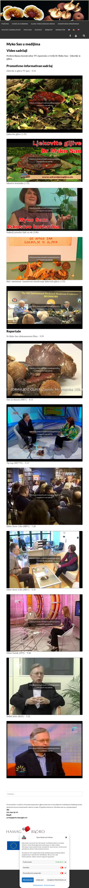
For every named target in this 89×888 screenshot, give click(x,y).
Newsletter (60, 30)
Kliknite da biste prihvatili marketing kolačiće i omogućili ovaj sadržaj (44, 104)
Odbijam (40, 880)
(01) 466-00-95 (12, 812)
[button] (66, 837)
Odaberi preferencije (56, 880)
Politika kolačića (38, 885)
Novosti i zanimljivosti (11, 30)
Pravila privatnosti (49, 885)
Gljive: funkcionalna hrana (43, 24)
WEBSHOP (49, 30)
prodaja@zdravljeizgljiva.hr (17, 817)
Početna (5, 24)
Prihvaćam (28, 880)
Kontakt (38, 30)
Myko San (28, 30)
